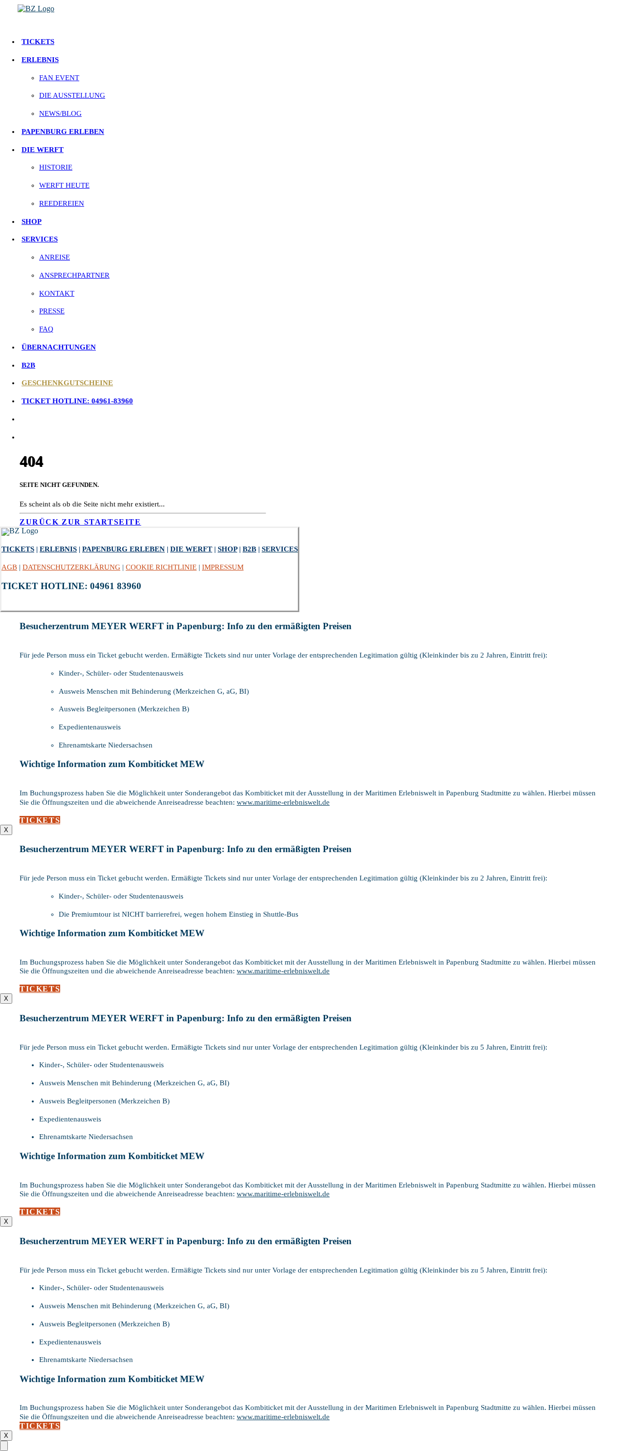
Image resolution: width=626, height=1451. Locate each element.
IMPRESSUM (223, 567)
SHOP (32, 221)
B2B (28, 365)
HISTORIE (55, 167)
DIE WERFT (43, 150)
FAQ (46, 329)
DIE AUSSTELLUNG (72, 95)
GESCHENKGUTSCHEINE (67, 383)
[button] (21, 419)
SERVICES (40, 239)
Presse (52, 311)
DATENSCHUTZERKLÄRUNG (71, 567)
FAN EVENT (59, 78)
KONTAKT (56, 293)
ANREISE (54, 257)
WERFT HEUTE (64, 185)
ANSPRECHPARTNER (74, 275)
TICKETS (38, 41)
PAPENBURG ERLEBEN (63, 131)
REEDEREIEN (61, 203)
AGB (9, 567)
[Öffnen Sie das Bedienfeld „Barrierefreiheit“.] (4, 1446)
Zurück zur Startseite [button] (80, 522)
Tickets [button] (40, 820)
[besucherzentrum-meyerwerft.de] (319, 14)
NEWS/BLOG (60, 113)
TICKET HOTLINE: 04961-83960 (77, 401)
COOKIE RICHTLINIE (161, 567)
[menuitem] (323, 41)
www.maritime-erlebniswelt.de (283, 802)
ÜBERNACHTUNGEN (59, 347)
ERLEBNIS (40, 60)
